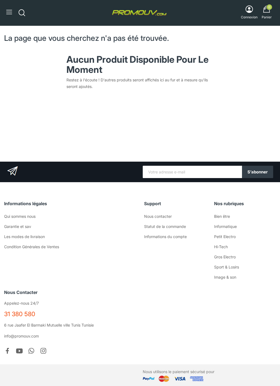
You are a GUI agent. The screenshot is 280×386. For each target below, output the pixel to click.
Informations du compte (165, 236)
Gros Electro (225, 257)
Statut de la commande (165, 226)
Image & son (225, 277)
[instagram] (43, 351)
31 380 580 (19, 314)
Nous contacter (158, 216)
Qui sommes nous (20, 216)
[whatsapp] (31, 351)
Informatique (225, 226)
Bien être (222, 216)
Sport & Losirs (226, 267)
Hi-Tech (221, 246)
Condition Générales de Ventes (31, 246)
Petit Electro (225, 236)
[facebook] (7, 351)
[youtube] (19, 351)
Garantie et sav (17, 226)
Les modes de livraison (24, 236)
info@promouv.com (21, 336)
